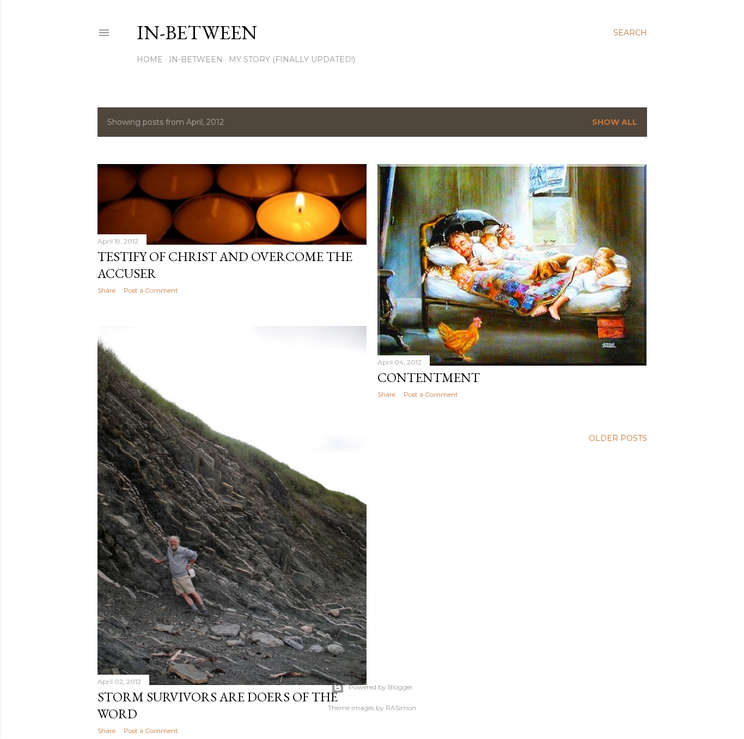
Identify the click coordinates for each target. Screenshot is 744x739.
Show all (614, 122)
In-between (197, 32)
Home (150, 59)
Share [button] (106, 290)
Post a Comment (151, 290)
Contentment (428, 377)
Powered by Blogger (381, 687)
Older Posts (618, 438)
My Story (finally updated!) (292, 59)
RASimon (401, 708)
